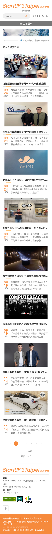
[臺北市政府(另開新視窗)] (28, 499)
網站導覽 (26, 10)
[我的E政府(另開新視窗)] (20, 499)
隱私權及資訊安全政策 (32, 518)
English (45, 16)
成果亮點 (29, 40)
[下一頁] (41, 443)
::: (4, 1)
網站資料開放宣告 (11, 518)
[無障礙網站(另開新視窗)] (9, 499)
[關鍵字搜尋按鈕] (26, 16)
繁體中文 (36, 16)
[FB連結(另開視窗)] (6, 508)
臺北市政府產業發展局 (29, 521)
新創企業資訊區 (42, 40)
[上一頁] (11, 443)
